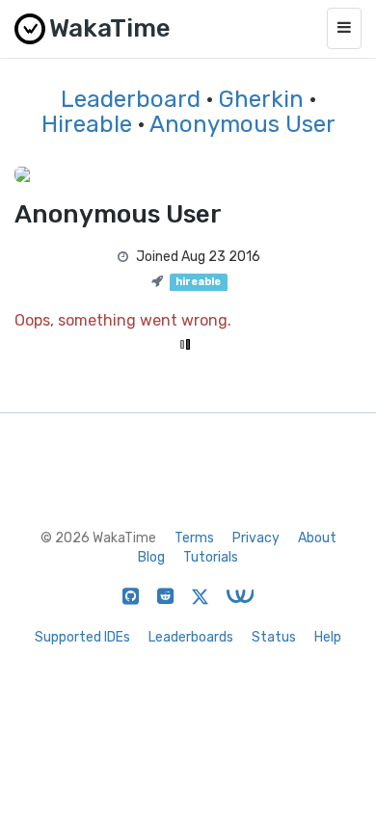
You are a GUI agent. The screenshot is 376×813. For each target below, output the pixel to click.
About (317, 538)
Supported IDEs (82, 637)
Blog (151, 557)
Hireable (86, 124)
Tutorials (210, 557)
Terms (194, 538)
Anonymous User (242, 124)
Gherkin (261, 99)
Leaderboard (131, 99)
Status (274, 637)
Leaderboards (190, 637)
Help (327, 637)
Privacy (256, 538)
